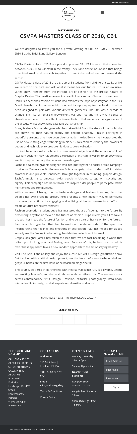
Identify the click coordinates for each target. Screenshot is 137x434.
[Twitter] (109, 12)
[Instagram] (114, 12)
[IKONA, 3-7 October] (134, 217)
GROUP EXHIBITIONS (20, 363)
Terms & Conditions (51, 391)
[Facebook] (119, 12)
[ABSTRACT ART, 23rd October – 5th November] (2, 217)
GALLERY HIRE (16, 370)
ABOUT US (14, 374)
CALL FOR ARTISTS (18, 359)
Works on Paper (17, 401)
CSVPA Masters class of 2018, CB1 (68, 36)
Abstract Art (14, 405)
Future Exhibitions (120, 2)
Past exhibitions (68, 30)
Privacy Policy (47, 397)
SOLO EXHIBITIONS (19, 366)
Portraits (13, 382)
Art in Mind (14, 378)
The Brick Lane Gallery (83, 297)
